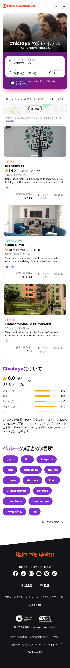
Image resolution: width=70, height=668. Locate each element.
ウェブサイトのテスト (33, 644)
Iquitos (53, 469)
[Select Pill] (56, 6)
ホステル (10, 161)
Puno (10, 469)
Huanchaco (14, 501)
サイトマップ (55, 644)
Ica (35, 511)
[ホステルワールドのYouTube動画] (39, 573)
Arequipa (46, 459)
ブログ (8, 597)
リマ (27, 459)
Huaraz (11, 480)
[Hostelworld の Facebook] (15, 573)
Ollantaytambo (17, 490)
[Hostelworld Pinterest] (46, 573)
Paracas (42, 490)
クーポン (54, 636)
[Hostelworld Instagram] (31, 573)
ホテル (29, 597)
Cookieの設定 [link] (35, 652)
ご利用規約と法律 (38, 636)
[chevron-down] (30, 381)
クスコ (10, 459)
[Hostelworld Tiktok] (54, 573)
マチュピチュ (14, 511)
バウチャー (14, 644)
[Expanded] (7, 99)
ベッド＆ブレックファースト (50, 597)
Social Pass (35, 604)
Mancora (32, 480)
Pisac (52, 480)
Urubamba (31, 469)
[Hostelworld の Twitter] (23, 573)
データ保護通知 (19, 636)
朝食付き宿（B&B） (15, 240)
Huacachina (40, 501)
